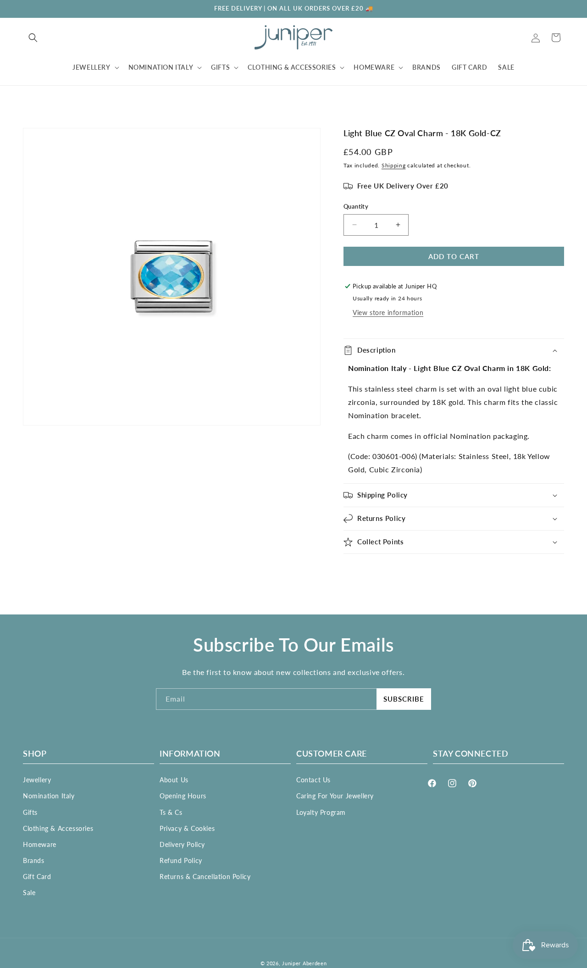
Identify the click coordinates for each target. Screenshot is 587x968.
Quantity (355, 206)
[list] (172, 277)
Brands (33, 860)
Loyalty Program (321, 812)
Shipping (394, 165)
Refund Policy (181, 860)
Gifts (30, 812)
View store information (388, 312)
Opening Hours (183, 796)
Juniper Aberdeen (304, 963)
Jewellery (37, 780)
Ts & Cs (171, 812)
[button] (33, 38)
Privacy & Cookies (187, 828)
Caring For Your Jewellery (335, 796)
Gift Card (37, 876)
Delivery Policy (182, 844)
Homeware (39, 844)
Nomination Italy (49, 796)
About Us (174, 780)
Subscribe (403, 699)
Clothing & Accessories (58, 828)
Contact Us (313, 780)
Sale (29, 892)
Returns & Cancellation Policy (205, 876)
